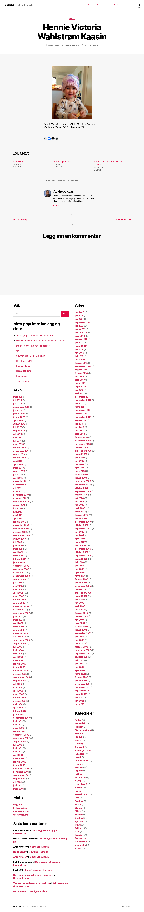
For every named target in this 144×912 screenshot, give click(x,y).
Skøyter (79, 814)
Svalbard (79, 818)
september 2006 (21, 640)
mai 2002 (17, 751)
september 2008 (21, 576)
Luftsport (79, 774)
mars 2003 (18, 728)
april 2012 (18, 478)
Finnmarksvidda (83, 730)
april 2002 (18, 755)
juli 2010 (17, 508)
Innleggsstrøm (20, 808)
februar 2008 (19, 599)
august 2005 (19, 680)
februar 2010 (19, 522)
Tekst (78, 825)
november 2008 (21, 569)
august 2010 (19, 505)
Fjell (96, 5)
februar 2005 (19, 697)
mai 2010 (17, 515)
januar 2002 (19, 765)
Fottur (78, 740)
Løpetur (79, 771)
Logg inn (17, 804)
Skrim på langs (23, 366)
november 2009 (21, 528)
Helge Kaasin (55, 45)
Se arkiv (57, 205)
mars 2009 (18, 555)
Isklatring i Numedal (25, 361)
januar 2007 (19, 630)
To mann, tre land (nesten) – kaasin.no (31, 883)
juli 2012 (17, 474)
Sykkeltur (79, 821)
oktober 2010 (19, 498)
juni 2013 (17, 461)
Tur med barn (81, 838)
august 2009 (19, 539)
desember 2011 (21, 481)
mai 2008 (18, 589)
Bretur (78, 720)
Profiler (109, 5)
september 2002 (21, 738)
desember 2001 (21, 768)
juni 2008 (18, 586)
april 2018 (18, 420)
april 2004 (18, 708)
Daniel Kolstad (20, 891)
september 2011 (21, 485)
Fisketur (79, 733)
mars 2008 (18, 596)
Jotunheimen (81, 760)
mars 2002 (18, 758)
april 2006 (18, 657)
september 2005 (21, 677)
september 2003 (21, 718)
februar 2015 (19, 447)
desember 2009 (21, 525)
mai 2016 (17, 437)
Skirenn (78, 808)
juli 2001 (17, 782)
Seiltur (78, 804)
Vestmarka (80, 845)
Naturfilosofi (81, 784)
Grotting (79, 743)
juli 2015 (17, 441)
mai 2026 (17, 397)
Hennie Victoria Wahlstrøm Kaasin (58, 181)
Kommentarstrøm (21, 811)
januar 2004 (19, 714)
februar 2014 (19, 457)
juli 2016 (17, 434)
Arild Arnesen (20, 857)
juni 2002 (18, 748)
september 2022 (21, 407)
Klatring (79, 767)
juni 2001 (17, 785)
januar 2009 (19, 562)
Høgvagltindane (23, 371)
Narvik (78, 781)
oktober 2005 (20, 674)
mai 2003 (17, 724)
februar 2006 (19, 664)
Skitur (78, 811)
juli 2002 (17, 745)
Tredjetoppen (22, 381)
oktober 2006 (20, 637)
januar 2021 (19, 414)
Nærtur (78, 787)
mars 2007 (18, 626)
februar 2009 (19, 559)
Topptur (79, 835)
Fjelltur (78, 737)
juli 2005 (17, 684)
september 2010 (21, 501)
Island (78, 757)
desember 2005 (21, 670)
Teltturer (79, 828)
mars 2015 (18, 444)
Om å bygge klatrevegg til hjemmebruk (34, 335)
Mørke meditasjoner (122, 5)
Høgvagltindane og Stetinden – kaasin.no (33, 875)
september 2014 (21, 451)
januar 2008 (19, 603)
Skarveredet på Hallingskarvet (30, 356)
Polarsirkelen (81, 794)
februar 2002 (19, 762)
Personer (74, 181)
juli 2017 (17, 427)
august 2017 (19, 424)
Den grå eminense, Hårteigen (38, 870)
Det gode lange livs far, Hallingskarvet (34, 346)
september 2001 (21, 775)
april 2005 (18, 691)
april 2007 (18, 623)
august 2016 (19, 430)
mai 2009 (18, 549)
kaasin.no (9, 5)
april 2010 (18, 518)
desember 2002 (21, 735)
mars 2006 (18, 660)
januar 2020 (19, 417)
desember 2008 (21, 566)
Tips (102, 5)
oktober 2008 (20, 572)
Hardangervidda (83, 750)
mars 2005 (18, 694)
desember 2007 (21, 606)
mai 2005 (17, 687)
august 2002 (19, 741)
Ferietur (79, 727)
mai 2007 (17, 620)
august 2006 (19, 643)
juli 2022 (17, 410)
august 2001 (19, 778)
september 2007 (21, 613)
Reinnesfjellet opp (62, 161)
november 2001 (21, 772)
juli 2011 (17, 488)
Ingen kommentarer (91, 45)
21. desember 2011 (72, 45)
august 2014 (19, 454)
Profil (72, 18)
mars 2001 (18, 789)
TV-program (81, 842)
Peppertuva (18, 161)
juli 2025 (17, 400)
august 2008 (19, 579)
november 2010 (21, 495)
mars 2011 (18, 491)
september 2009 (21, 535)
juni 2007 (18, 616)
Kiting (78, 764)
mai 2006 (18, 653)
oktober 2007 (20, 609)
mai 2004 (18, 704)
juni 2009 (18, 545)
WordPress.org (20, 815)
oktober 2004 (20, 701)
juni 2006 (18, 650)
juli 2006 (17, 647)
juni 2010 (17, 512)
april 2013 (18, 464)
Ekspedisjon (81, 723)
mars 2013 (18, 468)
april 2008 (18, 593)
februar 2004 (19, 711)
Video (90, 5)
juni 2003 (18, 721)
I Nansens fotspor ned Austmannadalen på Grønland (41, 340)
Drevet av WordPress (38, 906)
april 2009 (18, 552)
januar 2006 (19, 667)
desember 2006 (21, 633)
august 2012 (19, 471)
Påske (78, 791)
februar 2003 (19, 731)
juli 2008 (17, 582)
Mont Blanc (80, 777)
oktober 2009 (20, 532)
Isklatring (79, 754)
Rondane (79, 801)
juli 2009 (17, 542)
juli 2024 (17, 403)
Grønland (79, 747)
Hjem (83, 5)
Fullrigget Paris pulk (40, 891)
